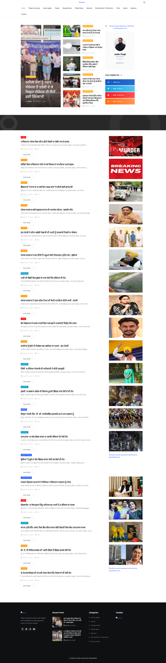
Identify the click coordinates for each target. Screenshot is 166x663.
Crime (118, 8)
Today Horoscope (34, 8)
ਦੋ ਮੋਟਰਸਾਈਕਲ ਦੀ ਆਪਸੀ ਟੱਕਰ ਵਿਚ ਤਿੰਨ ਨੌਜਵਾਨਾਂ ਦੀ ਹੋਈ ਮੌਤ (46, 573)
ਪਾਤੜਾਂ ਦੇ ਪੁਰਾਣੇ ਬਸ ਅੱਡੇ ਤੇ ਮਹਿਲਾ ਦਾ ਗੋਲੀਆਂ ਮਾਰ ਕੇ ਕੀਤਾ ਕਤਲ (93, 47)
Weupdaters (93, 658)
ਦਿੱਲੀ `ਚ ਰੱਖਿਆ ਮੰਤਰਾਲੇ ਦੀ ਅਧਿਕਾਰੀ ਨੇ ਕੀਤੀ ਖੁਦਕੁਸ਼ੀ (42, 368)
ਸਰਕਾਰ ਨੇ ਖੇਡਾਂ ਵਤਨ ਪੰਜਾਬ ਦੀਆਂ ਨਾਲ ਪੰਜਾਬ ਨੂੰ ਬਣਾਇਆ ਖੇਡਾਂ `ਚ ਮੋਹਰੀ (92, 81)
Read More (26, 154)
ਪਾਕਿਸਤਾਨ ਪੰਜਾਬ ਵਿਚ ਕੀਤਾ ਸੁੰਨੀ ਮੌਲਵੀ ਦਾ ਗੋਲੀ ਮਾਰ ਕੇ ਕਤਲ (45, 142)
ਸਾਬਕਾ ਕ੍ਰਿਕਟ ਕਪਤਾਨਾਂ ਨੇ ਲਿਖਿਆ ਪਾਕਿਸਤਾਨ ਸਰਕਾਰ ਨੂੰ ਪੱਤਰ (46, 482)
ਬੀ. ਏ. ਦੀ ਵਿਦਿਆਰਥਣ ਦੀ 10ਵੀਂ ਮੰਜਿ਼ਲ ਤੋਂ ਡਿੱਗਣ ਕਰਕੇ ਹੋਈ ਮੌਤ (46, 550)
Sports (125, 8)
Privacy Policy (95, 641)
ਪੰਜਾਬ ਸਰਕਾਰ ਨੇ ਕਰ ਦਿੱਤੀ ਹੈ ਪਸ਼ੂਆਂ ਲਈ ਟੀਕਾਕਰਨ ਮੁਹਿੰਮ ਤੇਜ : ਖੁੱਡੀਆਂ (49, 255)
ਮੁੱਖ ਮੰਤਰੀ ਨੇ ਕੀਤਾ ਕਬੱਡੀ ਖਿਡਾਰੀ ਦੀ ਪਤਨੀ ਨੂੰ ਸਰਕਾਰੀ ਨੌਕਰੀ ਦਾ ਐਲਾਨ (49, 232)
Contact (23, 14)
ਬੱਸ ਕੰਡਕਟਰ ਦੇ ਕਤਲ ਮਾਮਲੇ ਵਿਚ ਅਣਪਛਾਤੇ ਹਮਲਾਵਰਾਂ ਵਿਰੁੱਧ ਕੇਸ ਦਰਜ (49, 323)
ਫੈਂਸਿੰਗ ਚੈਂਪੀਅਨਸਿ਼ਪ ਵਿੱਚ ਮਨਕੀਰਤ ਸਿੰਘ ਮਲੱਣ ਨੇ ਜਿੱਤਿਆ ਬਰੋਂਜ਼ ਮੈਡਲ (90, 64)
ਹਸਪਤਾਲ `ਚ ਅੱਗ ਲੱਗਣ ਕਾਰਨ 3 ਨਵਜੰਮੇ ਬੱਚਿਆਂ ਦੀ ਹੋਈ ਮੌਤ (44, 437)
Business (134, 8)
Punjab (57, 8)
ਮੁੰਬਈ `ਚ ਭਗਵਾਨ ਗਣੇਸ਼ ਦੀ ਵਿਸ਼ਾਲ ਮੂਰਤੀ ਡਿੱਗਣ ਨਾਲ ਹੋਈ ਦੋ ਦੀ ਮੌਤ (47, 391)
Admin (29, 101)
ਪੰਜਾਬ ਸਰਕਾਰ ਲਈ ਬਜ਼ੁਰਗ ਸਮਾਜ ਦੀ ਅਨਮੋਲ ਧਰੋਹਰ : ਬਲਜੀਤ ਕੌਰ (47, 210)
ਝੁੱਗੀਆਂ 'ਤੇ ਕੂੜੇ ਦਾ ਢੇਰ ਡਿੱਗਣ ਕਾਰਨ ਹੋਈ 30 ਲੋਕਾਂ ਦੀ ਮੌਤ (43, 459)
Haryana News (67, 8)
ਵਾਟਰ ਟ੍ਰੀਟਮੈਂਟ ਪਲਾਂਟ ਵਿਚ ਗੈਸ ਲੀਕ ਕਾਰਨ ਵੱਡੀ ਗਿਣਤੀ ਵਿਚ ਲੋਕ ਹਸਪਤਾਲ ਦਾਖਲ (53, 527)
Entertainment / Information (104, 8)
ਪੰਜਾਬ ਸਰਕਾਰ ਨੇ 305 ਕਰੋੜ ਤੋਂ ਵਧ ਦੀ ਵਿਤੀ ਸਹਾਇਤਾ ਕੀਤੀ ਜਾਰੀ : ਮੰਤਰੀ (49, 300)
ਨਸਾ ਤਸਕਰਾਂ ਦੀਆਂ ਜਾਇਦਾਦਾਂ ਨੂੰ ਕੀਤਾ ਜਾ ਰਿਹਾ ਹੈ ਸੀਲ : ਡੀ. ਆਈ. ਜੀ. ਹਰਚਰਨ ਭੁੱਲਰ (73, 620)
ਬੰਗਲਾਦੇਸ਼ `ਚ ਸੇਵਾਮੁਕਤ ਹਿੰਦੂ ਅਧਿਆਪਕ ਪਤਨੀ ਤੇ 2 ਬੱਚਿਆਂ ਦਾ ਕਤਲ (48, 505)
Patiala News (79, 8)
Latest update (47, 8)
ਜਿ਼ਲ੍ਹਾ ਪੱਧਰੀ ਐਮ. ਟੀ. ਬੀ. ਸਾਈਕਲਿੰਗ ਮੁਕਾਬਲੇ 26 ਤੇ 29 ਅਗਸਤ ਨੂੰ (47, 414)
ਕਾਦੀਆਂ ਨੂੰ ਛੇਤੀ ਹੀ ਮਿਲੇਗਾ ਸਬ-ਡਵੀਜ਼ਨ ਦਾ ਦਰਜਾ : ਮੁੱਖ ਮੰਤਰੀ (45, 346)
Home (23, 8)
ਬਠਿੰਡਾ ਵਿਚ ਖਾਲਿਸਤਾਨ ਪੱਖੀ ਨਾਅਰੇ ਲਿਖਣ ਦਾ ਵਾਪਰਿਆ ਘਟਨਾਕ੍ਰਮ (47, 164)
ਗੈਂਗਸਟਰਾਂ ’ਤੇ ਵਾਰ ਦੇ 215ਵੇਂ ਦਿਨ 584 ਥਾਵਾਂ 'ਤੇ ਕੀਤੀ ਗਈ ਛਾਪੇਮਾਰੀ (47, 187)
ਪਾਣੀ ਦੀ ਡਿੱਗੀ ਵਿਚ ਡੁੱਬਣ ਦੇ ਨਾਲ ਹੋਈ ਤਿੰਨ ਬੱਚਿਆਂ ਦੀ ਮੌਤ (43, 278)
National (89, 8)
